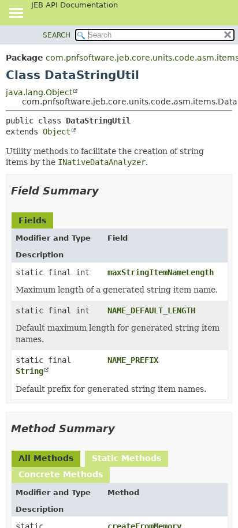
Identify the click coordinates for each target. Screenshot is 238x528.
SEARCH (56, 35)
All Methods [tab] (45, 458)
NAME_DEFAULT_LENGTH (151, 310)
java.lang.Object (39, 92)
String (29, 371)
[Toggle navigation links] (15, 14)
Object (56, 131)
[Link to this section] (106, 191)
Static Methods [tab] (126, 458)
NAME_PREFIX (132, 360)
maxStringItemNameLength (160, 272)
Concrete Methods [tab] (60, 474)
